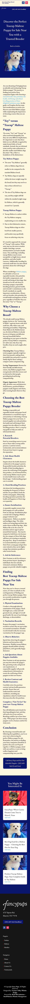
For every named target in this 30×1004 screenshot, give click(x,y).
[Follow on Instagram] (26, 2)
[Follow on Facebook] (23, 2)
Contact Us (7, 966)
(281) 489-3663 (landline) (13, 922)
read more (7, 817)
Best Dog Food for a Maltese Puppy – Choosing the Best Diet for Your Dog (15, 845)
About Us (7, 963)
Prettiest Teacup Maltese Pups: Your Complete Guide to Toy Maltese (15, 877)
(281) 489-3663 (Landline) (19, 9)
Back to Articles (15, 46)
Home (6, 959)
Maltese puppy (21, 271)
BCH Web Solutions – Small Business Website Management (15, 995)
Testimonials (8, 970)
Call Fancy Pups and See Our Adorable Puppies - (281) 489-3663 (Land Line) (15, 763)
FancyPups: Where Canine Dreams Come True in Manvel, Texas (14, 812)
